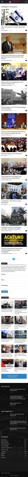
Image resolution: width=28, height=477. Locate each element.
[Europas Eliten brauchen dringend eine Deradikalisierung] (7, 363)
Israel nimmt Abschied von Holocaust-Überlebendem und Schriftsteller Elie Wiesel (12, 57)
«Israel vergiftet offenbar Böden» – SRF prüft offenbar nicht (20, 355)
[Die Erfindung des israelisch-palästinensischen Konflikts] (7, 304)
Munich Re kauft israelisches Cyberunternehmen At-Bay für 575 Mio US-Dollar (20, 341)
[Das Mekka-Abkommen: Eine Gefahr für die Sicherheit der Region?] (21, 363)
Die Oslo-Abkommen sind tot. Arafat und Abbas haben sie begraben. (21, 327)
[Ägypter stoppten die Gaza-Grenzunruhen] (5, 405)
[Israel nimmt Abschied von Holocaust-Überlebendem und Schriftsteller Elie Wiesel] (14, 43)
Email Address (4, 285)
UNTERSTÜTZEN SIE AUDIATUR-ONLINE (12, 376)
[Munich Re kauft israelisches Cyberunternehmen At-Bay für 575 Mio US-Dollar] (21, 334)
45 (10, 259)
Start (2, 4)
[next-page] (19, 259)
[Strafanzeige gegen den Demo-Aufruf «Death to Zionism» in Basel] (7, 320)
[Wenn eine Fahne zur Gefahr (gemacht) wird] (14, 17)
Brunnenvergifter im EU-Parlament (11, 153)
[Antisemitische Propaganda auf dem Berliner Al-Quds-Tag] (14, 71)
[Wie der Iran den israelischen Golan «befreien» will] (5, 416)
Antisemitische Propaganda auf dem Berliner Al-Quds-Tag (12, 83)
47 (16, 259)
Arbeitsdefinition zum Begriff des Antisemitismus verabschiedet (11, 177)
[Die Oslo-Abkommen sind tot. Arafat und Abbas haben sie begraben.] (21, 320)
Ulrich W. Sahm (4, 155)
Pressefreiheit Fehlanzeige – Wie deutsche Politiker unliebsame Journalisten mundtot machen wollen (17, 397)
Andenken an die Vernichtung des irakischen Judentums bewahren (11, 228)
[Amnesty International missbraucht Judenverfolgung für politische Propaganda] (14, 240)
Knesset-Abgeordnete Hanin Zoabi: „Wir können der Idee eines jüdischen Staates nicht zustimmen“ (18, 422)
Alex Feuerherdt (4, 30)
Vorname (3, 274)
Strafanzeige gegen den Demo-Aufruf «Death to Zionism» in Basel (6, 327)
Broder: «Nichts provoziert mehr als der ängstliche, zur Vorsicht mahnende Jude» (7, 355)
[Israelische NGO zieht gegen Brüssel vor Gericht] (7, 334)
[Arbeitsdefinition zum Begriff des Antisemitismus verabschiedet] (14, 166)
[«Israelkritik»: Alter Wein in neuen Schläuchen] (14, 190)
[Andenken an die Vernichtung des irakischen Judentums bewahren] (14, 216)
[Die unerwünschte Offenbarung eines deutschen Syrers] (5, 391)
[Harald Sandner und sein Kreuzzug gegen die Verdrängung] (14, 97)
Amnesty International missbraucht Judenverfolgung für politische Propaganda (11, 250)
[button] (2, 1)
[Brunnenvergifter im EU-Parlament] (14, 145)
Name (2, 279)
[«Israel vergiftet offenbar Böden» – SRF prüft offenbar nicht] (21, 349)
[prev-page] (8, 259)
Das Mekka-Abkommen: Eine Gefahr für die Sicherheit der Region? (20, 370)
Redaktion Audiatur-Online (6, 60)
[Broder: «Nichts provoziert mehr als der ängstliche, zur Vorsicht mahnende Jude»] (7, 349)
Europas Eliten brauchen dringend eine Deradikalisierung (6, 370)
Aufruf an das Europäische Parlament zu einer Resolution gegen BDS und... (13, 132)
